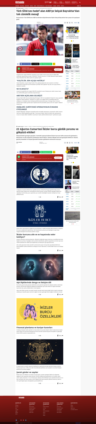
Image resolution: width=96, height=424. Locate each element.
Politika (16, 412)
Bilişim (44, 415)
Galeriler (26, 126)
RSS (17, 422)
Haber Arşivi (31, 412)
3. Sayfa (16, 409)
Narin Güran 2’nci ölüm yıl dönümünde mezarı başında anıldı (72, 221)
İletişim (72, 406)
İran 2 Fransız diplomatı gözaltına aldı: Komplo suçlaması (75, 61)
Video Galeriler (31, 409)
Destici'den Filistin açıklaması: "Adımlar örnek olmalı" (75, 182)
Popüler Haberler (46, 406)
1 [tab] (71, 40)
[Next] (78, 31)
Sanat (44, 409)
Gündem (16, 405)
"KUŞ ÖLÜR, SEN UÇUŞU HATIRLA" (30, 80)
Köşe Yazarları (31, 406)
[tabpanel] (72, 33)
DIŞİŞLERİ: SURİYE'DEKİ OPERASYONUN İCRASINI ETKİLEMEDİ (37, 108)
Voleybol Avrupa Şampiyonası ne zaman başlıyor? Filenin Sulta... (72, 36)
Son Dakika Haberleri (74, 409)
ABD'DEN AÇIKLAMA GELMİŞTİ (29, 95)
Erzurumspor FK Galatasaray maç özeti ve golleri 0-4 (72, 156)
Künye (72, 405)
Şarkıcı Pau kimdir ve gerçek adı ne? (75, 187)
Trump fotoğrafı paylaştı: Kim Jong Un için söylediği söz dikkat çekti (75, 66)
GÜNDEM (26, 8)
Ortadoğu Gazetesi (20, 8)
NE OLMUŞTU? (22, 89)
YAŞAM (30, 126)
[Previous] (67, 31)
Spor (16, 408)
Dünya (44, 412)
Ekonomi (16, 406)
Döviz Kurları (59, 406)
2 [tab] (73, 40)
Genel (44, 413)
